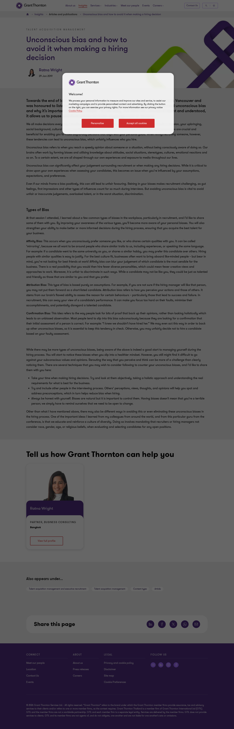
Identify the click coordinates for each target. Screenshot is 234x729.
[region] (118, 103)
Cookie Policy (75, 110)
